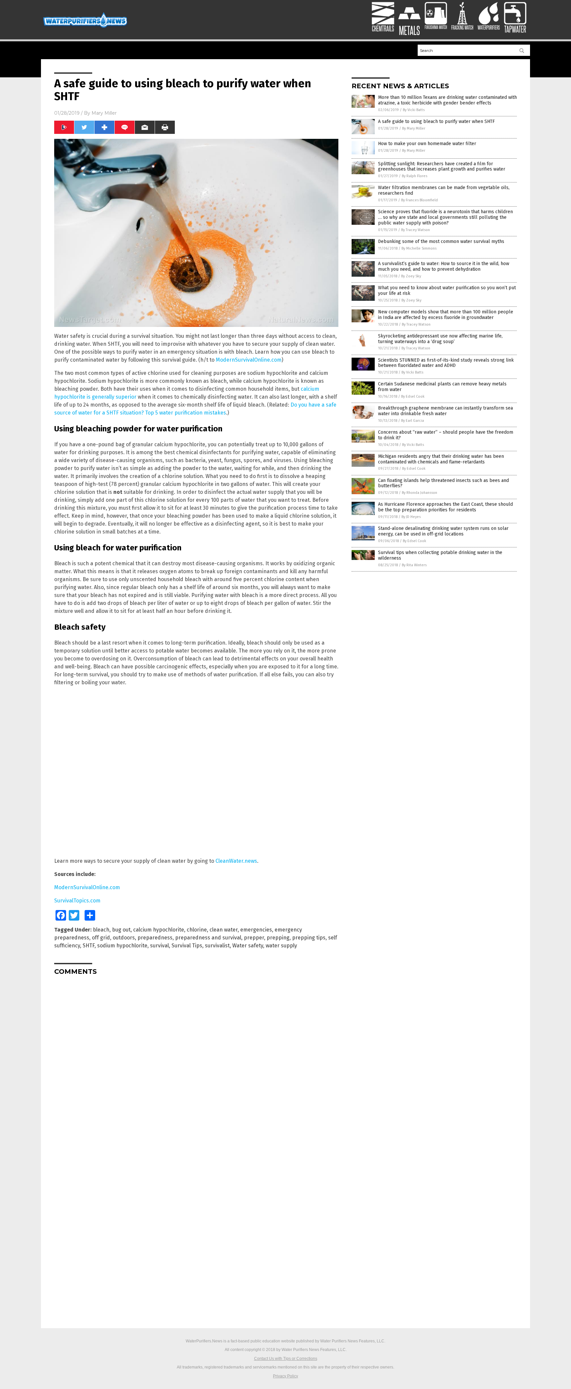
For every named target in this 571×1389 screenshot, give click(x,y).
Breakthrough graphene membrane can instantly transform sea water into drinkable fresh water (445, 411)
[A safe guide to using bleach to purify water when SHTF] (85, 28)
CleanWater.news (236, 861)
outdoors (124, 937)
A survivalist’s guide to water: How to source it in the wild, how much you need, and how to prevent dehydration (443, 266)
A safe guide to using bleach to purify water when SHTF (436, 121)
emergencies (256, 930)
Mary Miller (104, 113)
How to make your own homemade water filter (427, 143)
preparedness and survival (208, 937)
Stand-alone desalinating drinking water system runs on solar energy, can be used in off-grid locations (443, 531)
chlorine (197, 930)
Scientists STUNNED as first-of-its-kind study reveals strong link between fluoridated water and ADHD (446, 363)
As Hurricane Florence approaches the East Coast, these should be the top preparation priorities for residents (445, 507)
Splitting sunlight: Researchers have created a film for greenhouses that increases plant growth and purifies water (441, 166)
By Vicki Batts (414, 110)
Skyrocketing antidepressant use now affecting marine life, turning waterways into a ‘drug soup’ (440, 338)
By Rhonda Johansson (419, 493)
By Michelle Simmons (419, 248)
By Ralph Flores (414, 176)
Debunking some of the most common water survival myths (441, 241)
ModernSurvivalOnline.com (249, 360)
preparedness (154, 937)
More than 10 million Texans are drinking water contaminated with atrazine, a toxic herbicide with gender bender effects (447, 100)
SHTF (89, 945)
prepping (278, 937)
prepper (254, 937)
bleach (101, 930)
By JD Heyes (411, 517)
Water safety (247, 945)
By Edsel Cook (413, 396)
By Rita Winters (414, 565)
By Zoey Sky (411, 276)
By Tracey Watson (415, 230)
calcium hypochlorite (158, 930)
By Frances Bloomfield (419, 200)
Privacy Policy (285, 1376)
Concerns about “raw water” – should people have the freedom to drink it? (445, 435)
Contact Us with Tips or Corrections (285, 1358)
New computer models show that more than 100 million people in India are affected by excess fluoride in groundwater (445, 314)
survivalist (217, 945)
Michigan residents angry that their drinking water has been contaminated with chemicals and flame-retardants (441, 459)
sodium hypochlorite (122, 945)
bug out (121, 930)
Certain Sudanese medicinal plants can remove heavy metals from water (442, 386)
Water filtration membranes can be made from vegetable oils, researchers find (444, 190)
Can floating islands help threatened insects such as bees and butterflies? (443, 483)
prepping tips (308, 937)
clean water (223, 930)
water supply (281, 945)
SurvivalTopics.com (77, 900)
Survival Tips (186, 945)
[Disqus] (196, 1063)
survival (159, 945)
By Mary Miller (413, 128)
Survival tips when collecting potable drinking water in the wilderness (440, 555)
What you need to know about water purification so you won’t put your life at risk (447, 290)
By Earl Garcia (412, 420)
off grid (101, 937)
